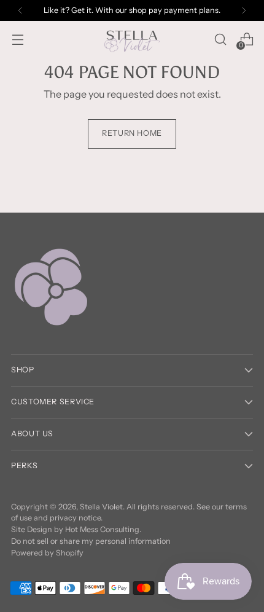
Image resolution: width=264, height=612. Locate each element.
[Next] (243, 10)
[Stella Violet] (132, 39)
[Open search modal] (220, 39)
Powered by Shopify (47, 552)
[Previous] (20, 10)
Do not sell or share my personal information (91, 541)
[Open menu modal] (17, 39)
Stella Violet (101, 506)
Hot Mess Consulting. (103, 529)
